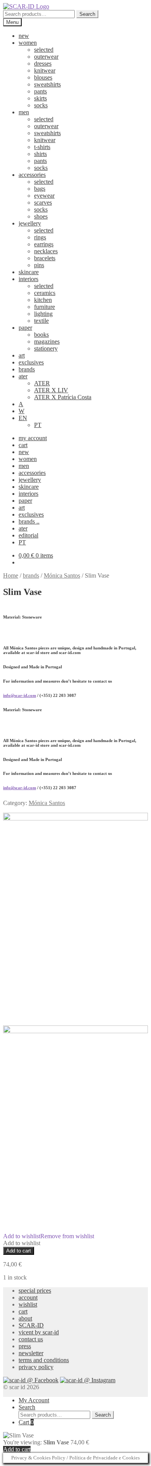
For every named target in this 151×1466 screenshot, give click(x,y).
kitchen (43, 300)
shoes (41, 216)
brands (27, 369)
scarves (43, 202)
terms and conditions (44, 1360)
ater (23, 376)
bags (39, 188)
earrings (43, 244)
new (24, 35)
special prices (35, 1290)
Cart (26, 1422)
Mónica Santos (62, 575)
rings (40, 237)
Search (87, 14)
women (28, 42)
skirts (40, 98)
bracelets (44, 258)
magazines (47, 341)
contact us (31, 1339)
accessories (32, 174)
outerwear (46, 56)
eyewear (44, 195)
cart (23, 445)
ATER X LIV (51, 390)
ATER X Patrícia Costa (62, 397)
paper (25, 327)
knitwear (44, 70)
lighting (43, 313)
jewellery (30, 223)
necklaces (46, 251)
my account (33, 438)
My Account (34, 1400)
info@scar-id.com (19, 695)
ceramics (44, 293)
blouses (43, 77)
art (22, 355)
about (25, 1318)
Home (10, 575)
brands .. (29, 521)
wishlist (28, 1304)
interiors (28, 279)
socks (41, 105)
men (24, 112)
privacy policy (36, 1367)
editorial (28, 535)
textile (41, 320)
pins (39, 265)
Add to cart (18, 1251)
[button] (48, 1236)
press (25, 1346)
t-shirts (42, 147)
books (41, 334)
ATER (42, 383)
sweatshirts (47, 84)
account (28, 1297)
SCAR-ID (31, 1325)
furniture (44, 306)
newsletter (31, 1353)
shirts (40, 154)
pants (40, 91)
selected (43, 49)
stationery (46, 348)
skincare (29, 272)
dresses (42, 63)
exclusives (31, 362)
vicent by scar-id (39, 1332)
